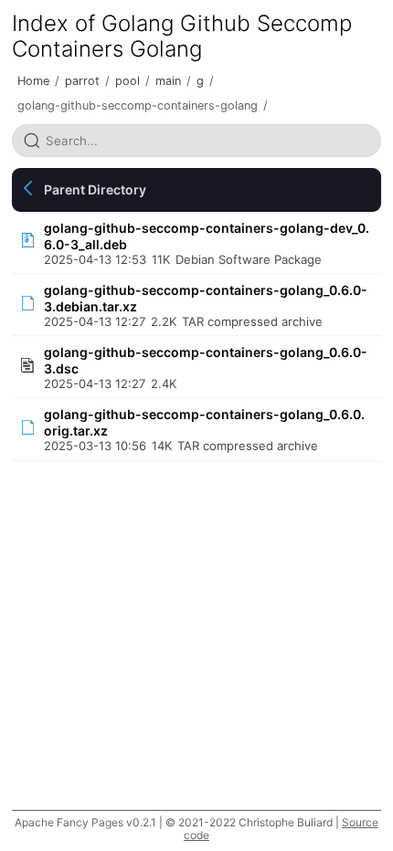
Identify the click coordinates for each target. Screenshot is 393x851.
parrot (82, 81)
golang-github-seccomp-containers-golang (137, 105)
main (168, 81)
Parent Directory (95, 189)
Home (33, 81)
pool (127, 81)
